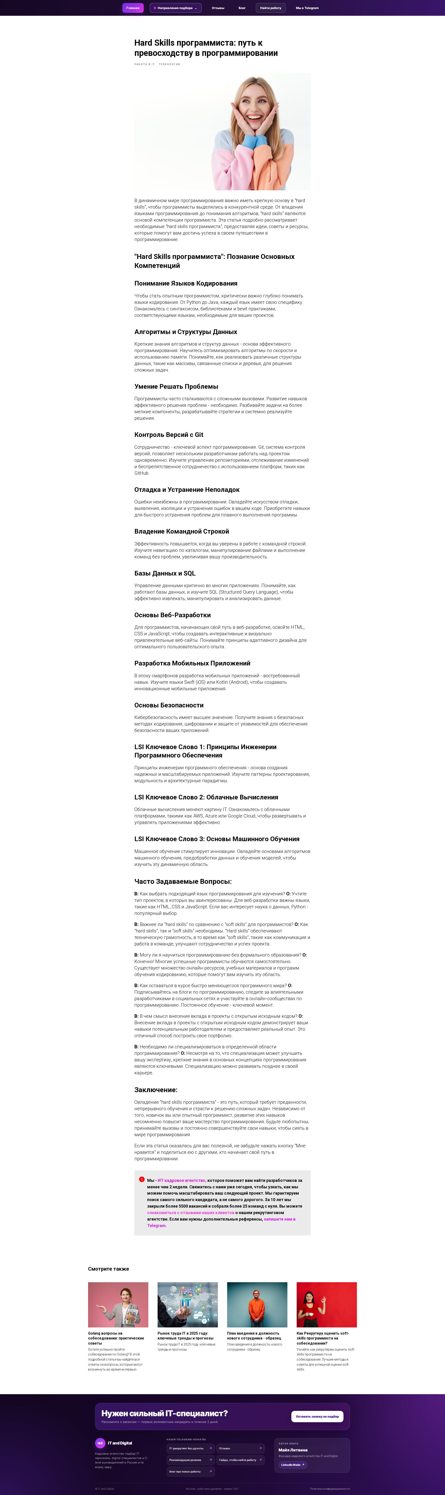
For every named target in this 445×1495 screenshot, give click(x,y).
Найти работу (270, 8)
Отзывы (218, 8)
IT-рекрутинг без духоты (186, 1448)
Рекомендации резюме (185, 1460)
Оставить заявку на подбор (317, 1416)
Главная (133, 8)
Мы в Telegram (307, 8)
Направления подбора (175, 8)
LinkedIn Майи (293, 1464)
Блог (242, 8)
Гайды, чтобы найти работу (237, 1460)
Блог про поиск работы (184, 1471)
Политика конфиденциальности (330, 1488)
